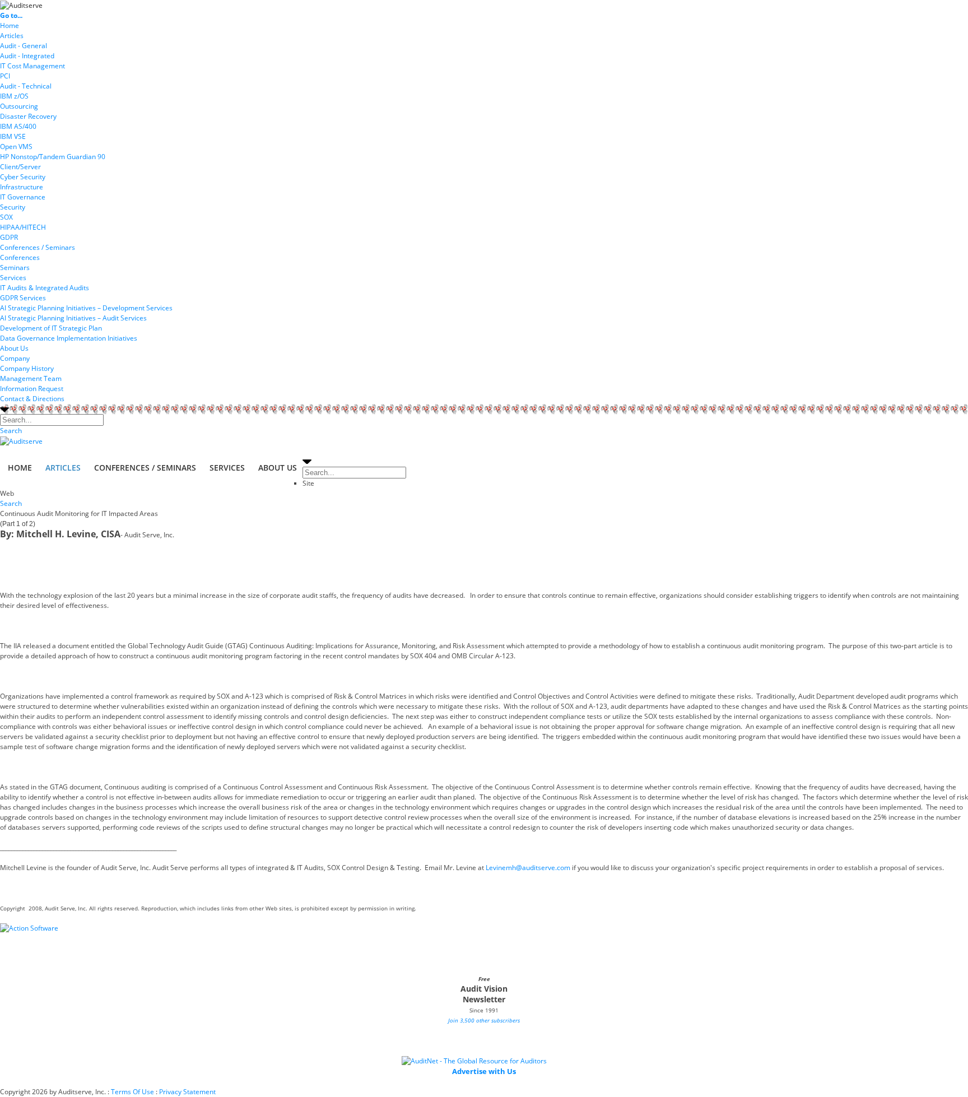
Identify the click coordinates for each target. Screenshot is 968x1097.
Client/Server (20, 166)
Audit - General (23, 45)
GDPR (9, 237)
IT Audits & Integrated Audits (44, 287)
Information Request (31, 388)
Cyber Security (22, 177)
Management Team (31, 378)
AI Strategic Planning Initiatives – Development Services (86, 308)
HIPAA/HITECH (23, 227)
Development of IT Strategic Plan (51, 328)
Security (12, 207)
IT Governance (22, 197)
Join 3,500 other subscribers (484, 1020)
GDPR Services (23, 298)
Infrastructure (21, 187)
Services (13, 277)
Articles (12, 35)
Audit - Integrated (27, 56)
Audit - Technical (26, 86)
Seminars (15, 267)
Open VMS (16, 146)
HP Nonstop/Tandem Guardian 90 (52, 156)
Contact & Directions (32, 398)
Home (9, 25)
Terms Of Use (132, 1091)
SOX (6, 217)
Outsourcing (19, 106)
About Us (14, 348)
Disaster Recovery (28, 116)
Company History (27, 368)
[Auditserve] (21, 5)
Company (15, 358)
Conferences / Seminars (37, 247)
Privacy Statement (187, 1091)
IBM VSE (13, 136)
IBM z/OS (14, 96)
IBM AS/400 (18, 126)
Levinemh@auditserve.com (528, 867)
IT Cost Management (32, 66)
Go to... (11, 15)
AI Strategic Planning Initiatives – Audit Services (73, 318)
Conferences (20, 257)
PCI (5, 76)
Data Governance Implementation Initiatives (68, 338)
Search (11, 430)
